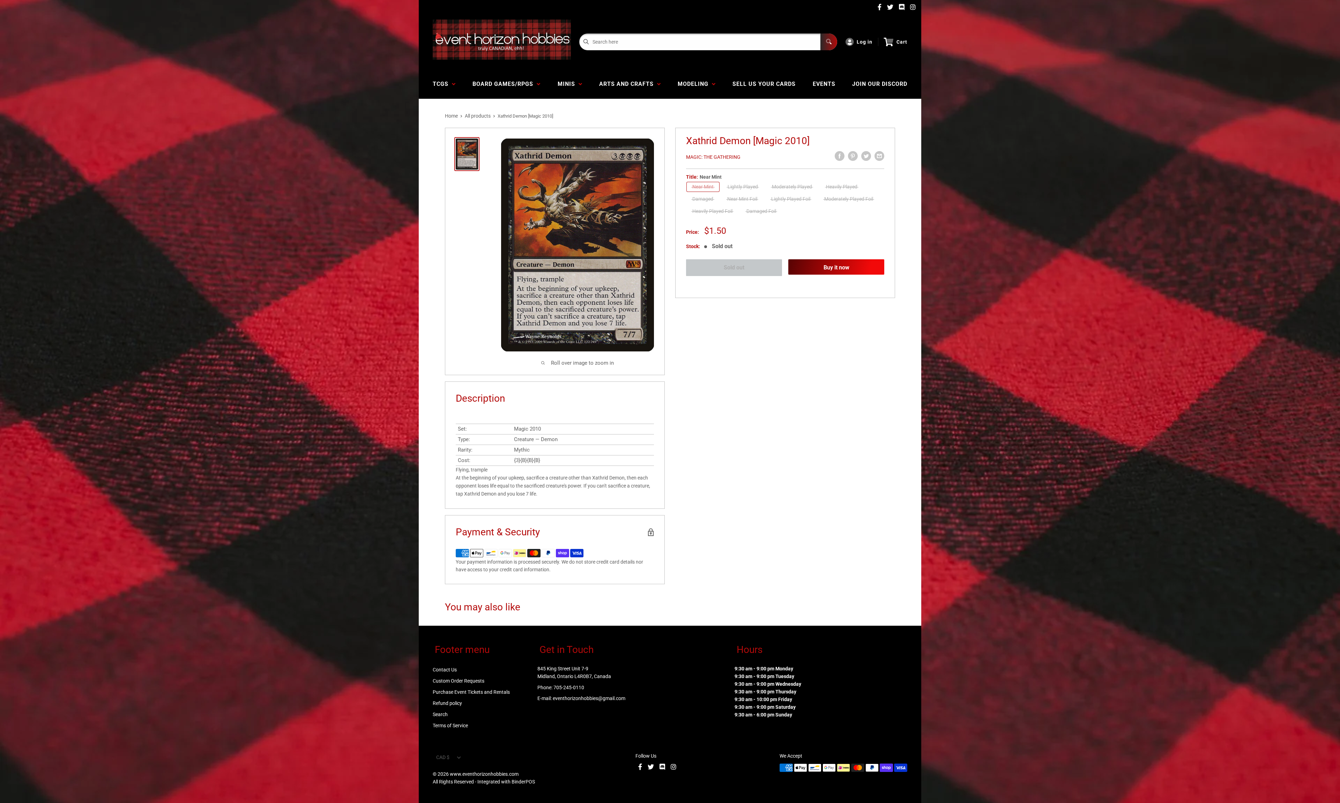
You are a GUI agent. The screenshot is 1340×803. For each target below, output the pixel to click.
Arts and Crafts (628, 84)
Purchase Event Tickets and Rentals (471, 692)
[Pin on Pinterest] (853, 156)
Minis (568, 84)
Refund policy (447, 703)
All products (478, 116)
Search (440, 714)
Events (824, 84)
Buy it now (836, 267)
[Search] (828, 42)
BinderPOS (523, 782)
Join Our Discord (879, 84)
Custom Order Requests (458, 681)
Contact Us (445, 669)
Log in (864, 42)
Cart (901, 42)
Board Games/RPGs (504, 84)
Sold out (734, 267)
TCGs (442, 84)
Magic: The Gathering (713, 157)
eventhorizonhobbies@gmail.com (589, 698)
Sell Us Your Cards (764, 84)
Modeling (695, 84)
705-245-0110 (568, 687)
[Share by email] (879, 156)
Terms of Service (450, 725)
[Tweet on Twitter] (866, 156)
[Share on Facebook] (839, 156)
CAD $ (442, 757)
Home (451, 116)
